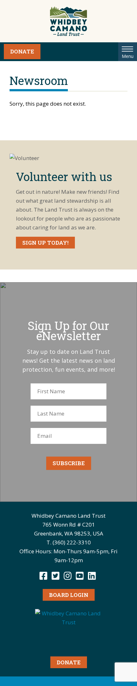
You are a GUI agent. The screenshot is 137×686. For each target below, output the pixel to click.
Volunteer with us (64, 176)
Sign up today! (45, 242)
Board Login (68, 594)
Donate (22, 51)
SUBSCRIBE (69, 463)
